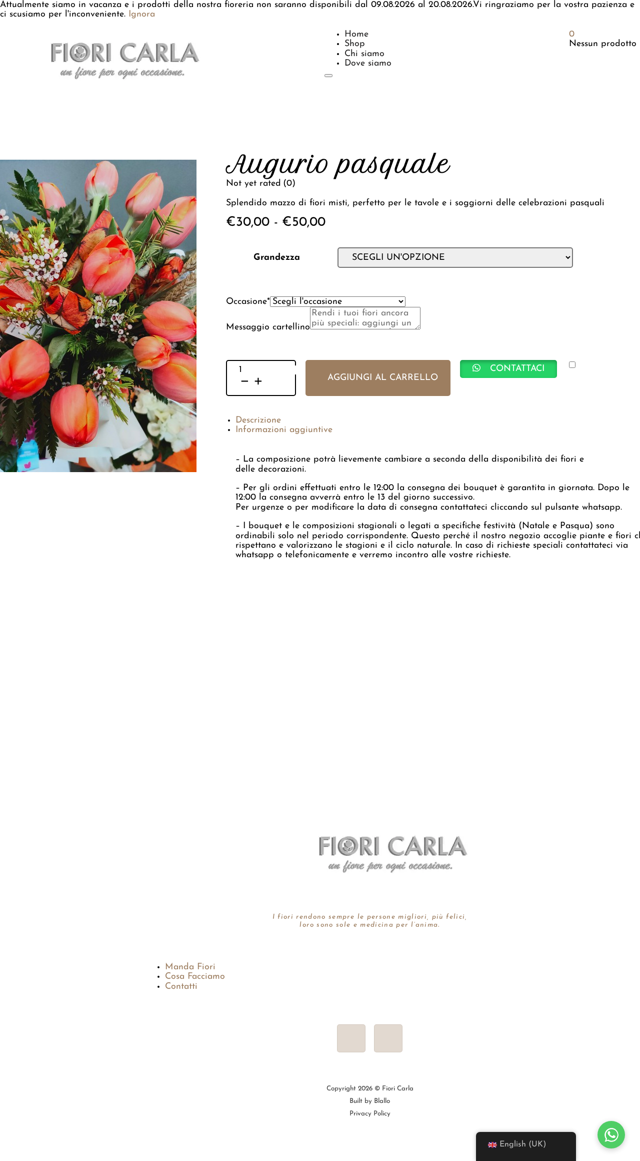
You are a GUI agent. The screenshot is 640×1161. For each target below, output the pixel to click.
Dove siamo (368, 63)
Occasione (248, 301)
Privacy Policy (370, 1113)
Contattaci (517, 368)
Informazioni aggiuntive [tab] (284, 430)
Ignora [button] (141, 14)
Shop (354, 44)
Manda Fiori (190, 967)
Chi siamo (364, 54)
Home (356, 34)
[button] (508, 369)
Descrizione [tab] (258, 420)
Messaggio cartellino (268, 327)
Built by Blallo (370, 1101)
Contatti (181, 986)
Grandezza (277, 257)
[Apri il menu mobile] (328, 75)
